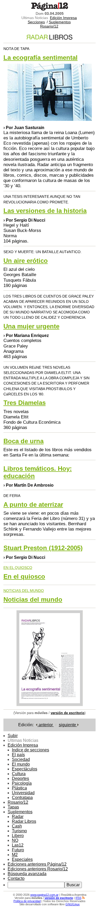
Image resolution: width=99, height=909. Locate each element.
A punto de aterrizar (33, 504)
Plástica (19, 788)
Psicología (22, 783)
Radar (17, 816)
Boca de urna (23, 441)
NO (15, 840)
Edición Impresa (63, 18)
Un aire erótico (25, 260)
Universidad (23, 793)
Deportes (20, 778)
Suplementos (60, 22)
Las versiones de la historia (45, 210)
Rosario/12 (49, 26)
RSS (78, 897)
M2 (15, 854)
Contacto (16, 878)
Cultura (19, 773)
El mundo (21, 764)
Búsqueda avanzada (27, 873)
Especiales (22, 859)
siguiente (68, 725)
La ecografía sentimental (40, 57)
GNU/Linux (72, 904)
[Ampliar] (49, 704)
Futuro (18, 850)
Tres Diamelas (24, 402)
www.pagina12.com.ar (44, 894)
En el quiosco (24, 576)
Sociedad (21, 759)
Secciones (36, 22)
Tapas (13, 807)
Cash (17, 826)
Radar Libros (24, 821)
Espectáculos (24, 769)
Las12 (17, 845)
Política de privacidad (27, 901)
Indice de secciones (30, 750)
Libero (18, 835)
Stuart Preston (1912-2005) (43, 547)
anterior (45, 725)
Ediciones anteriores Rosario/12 (38, 869)
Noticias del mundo (32, 599)
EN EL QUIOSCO (17, 567)
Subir (13, 735)
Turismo (19, 831)
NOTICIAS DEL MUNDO (23, 590)
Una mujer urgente (31, 326)
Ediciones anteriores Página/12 (37, 864)
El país (18, 754)
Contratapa (22, 797)
